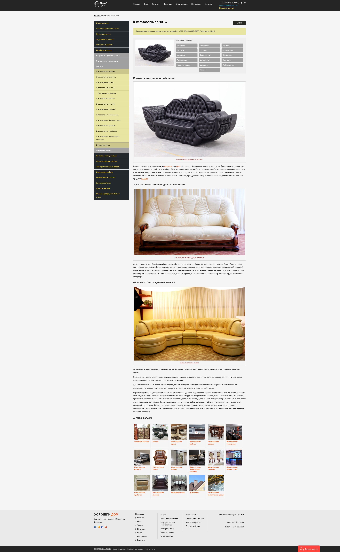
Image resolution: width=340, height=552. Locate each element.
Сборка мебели (103, 145)
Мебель (99, 66)
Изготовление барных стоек (108, 120)
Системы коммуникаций (106, 156)
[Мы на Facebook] (102, 527)
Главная (136, 4)
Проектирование (103, 34)
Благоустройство (103, 183)
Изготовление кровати (105, 125)
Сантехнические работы (106, 161)
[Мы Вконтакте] (95, 527)
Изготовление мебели (105, 71)
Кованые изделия (103, 150)
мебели (144, 179)
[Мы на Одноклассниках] (99, 527)
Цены (239, 23)
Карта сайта (150, 549)
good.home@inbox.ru (228, 5)
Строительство (102, 23)
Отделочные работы (105, 39)
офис (178, 166)
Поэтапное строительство (107, 28)
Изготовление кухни (104, 82)
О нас (146, 4)
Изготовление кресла (105, 98)
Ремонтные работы (104, 45)
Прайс (139, 533)
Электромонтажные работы (108, 167)
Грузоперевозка (103, 188)
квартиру (168, 166)
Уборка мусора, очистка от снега (107, 195)
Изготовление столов (105, 104)
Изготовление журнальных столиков (107, 138)
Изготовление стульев (105, 109)
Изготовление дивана (107, 93)
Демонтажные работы (105, 177)
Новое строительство (169, 519)
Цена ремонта (181, 4)
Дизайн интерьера (104, 50)
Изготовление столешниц (107, 115)
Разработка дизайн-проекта (108, 55)
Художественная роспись (107, 61)
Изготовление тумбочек (106, 131)
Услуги (155, 4)
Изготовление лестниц (106, 77)
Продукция (167, 4)
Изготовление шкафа (105, 88)
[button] (309, 548)
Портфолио (196, 4)
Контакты (208, 4)
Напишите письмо (226, 8)
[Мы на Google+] (106, 527)
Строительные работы (195, 519)
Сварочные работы (104, 172)
